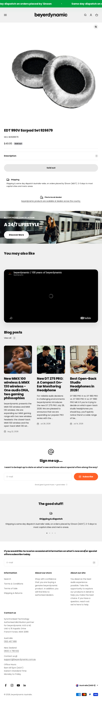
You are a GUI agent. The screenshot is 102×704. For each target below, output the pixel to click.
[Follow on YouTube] (18, 685)
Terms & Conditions (13, 583)
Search (7, 579)
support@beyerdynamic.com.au (20, 659)
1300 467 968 (10, 641)
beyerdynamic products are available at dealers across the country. (51, 201)
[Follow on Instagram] (12, 685)
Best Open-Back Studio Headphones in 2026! (83, 384)
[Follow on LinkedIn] (24, 685)
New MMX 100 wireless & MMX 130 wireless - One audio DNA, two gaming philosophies (17, 388)
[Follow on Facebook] (5, 685)
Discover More (16, 234)
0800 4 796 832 (11, 650)
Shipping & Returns (13, 593)
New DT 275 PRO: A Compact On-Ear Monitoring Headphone (50, 384)
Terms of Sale (10, 588)
